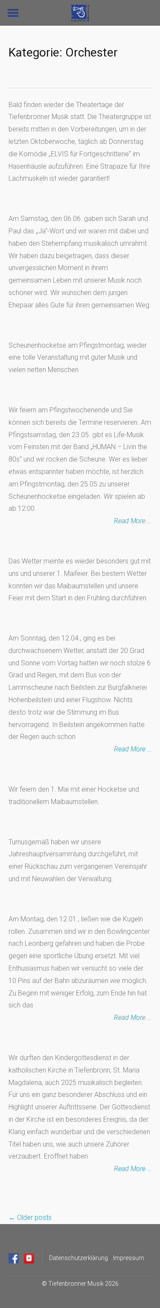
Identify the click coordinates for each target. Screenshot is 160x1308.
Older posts (30, 1217)
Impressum (128, 1257)
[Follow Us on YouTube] (29, 1258)
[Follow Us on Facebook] (14, 1258)
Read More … (132, 521)
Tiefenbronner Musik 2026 (83, 1283)
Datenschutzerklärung (78, 1257)
